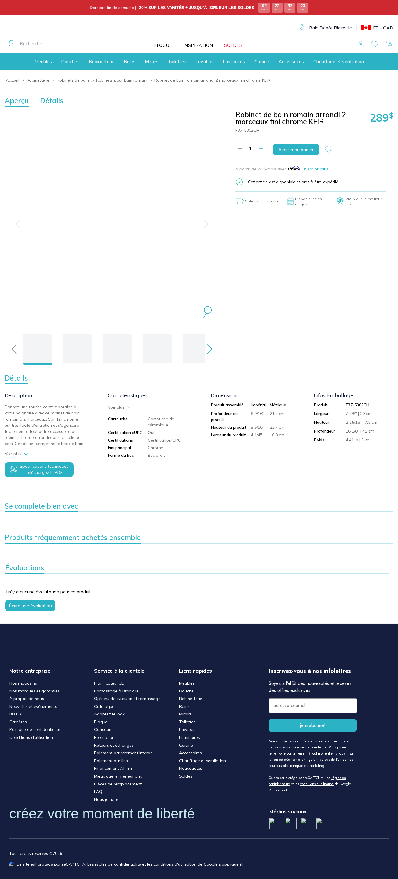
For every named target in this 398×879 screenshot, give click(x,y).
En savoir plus (315, 169)
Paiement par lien (111, 760)
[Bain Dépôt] (203, 28)
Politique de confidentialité (34, 729)
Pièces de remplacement (118, 784)
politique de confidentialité (306, 747)
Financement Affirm (113, 768)
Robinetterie (102, 61)
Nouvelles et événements (33, 706)
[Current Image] (37, 348)
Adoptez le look (109, 714)
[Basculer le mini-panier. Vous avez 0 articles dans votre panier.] (389, 44)
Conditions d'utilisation (31, 737)
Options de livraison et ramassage (127, 698)
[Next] (210, 349)
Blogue (101, 722)
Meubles (43, 61)
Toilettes (177, 61)
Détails (52, 100)
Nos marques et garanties (34, 691)
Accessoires (291, 61)
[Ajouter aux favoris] (331, 150)
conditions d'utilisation (317, 784)
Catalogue (104, 706)
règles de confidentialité (118, 864)
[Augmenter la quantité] (261, 148)
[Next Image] (77, 348)
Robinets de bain (73, 80)
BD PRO (16, 714)
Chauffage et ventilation (338, 61)
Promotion (104, 737)
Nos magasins (23, 683)
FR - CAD (383, 28)
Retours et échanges (114, 745)
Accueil (12, 80)
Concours (103, 729)
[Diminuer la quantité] (240, 148)
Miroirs (152, 61)
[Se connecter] (361, 44)
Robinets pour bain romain (121, 80)
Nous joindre (106, 799)
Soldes (185, 776)
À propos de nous (26, 698)
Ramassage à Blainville (116, 691)
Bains (129, 61)
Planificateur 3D (109, 683)
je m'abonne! (312, 725)
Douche (186, 691)
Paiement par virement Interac (123, 752)
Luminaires (234, 61)
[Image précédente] (17, 224)
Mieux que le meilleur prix (118, 776)
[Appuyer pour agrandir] (207, 313)
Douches (70, 61)
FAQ (98, 791)
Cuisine (261, 61)
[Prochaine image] (206, 224)
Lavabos (205, 61)
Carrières (18, 722)
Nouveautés (190, 768)
